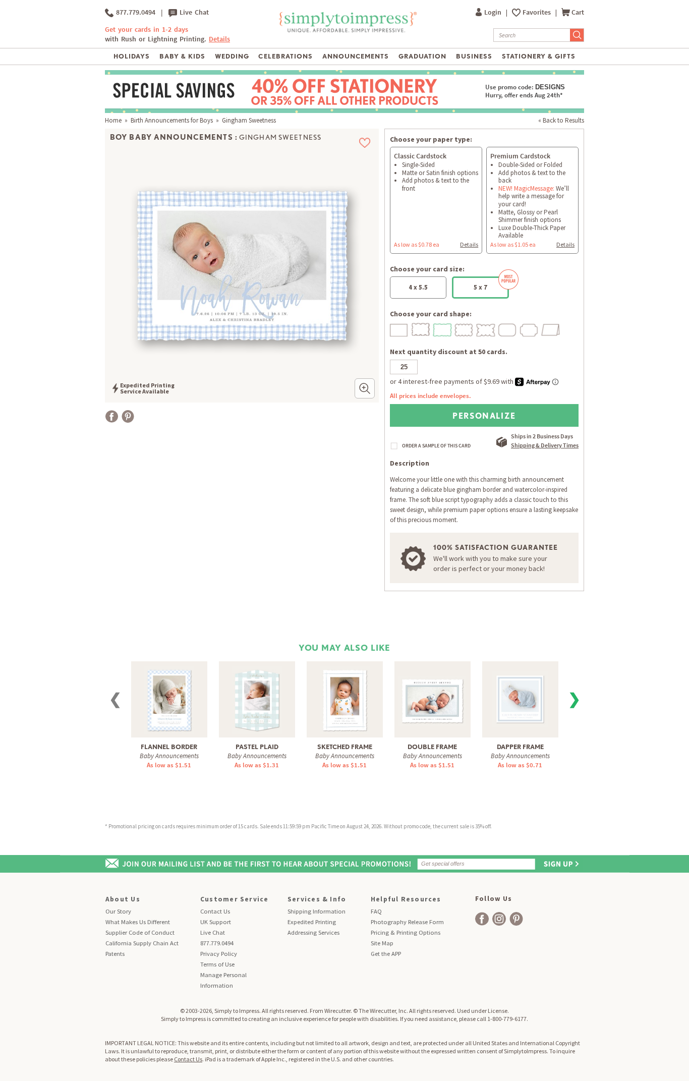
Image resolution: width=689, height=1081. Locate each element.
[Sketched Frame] (345, 698)
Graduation (422, 56)
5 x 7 (480, 287)
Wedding (232, 56)
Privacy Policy (218, 953)
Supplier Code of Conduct (140, 932)
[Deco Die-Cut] (530, 328)
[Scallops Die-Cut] (464, 328)
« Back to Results (561, 120)
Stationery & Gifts (539, 56)
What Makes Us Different (137, 922)
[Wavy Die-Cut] (421, 328)
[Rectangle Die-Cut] (399, 328)
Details (469, 244)
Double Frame (432, 747)
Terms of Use (217, 964)
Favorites (537, 12)
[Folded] (551, 328)
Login (493, 12)
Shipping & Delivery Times (545, 445)
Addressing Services (313, 932)
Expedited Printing (312, 922)
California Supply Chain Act (142, 943)
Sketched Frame (344, 747)
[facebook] (482, 919)
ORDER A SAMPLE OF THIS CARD (436, 446)
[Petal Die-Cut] (486, 328)
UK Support (215, 922)
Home (113, 120)
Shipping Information (317, 911)
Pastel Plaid (257, 747)
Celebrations (285, 56)
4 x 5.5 (418, 287)
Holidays (131, 56)
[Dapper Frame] (520, 695)
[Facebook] (111, 416)
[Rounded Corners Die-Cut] (508, 328)
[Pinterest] (128, 416)
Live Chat (193, 12)
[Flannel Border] (169, 698)
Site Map (382, 943)
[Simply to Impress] (346, 30)
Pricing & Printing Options (405, 932)
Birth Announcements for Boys (172, 120)
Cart (577, 12)
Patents (115, 953)
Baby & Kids (182, 56)
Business (474, 56)
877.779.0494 (134, 12)
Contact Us (215, 911)
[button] (365, 388)
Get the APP (386, 953)
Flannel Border (169, 747)
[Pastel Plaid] (257, 698)
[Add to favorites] (365, 142)
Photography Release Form (407, 922)
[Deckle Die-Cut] (443, 328)
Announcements (355, 56)
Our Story (118, 911)
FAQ (376, 911)
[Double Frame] (432, 694)
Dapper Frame (520, 747)
